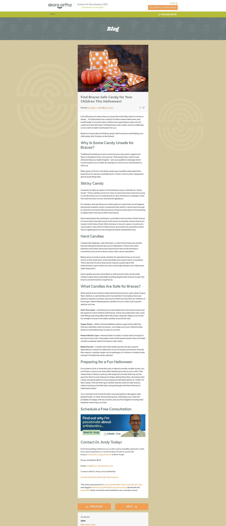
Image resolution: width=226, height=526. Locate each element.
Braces (106, 484)
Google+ (103, 477)
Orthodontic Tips (134, 484)
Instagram (113, 477)
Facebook (85, 477)
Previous (96, 506)
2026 (83, 521)
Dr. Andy (109, 107)
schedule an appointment (100, 454)
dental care (97, 487)
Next (130, 506)
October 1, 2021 (94, 107)
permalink (85, 490)
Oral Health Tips (117, 484)
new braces (121, 487)
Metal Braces (109, 487)
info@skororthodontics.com (99, 466)
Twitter (94, 477)
